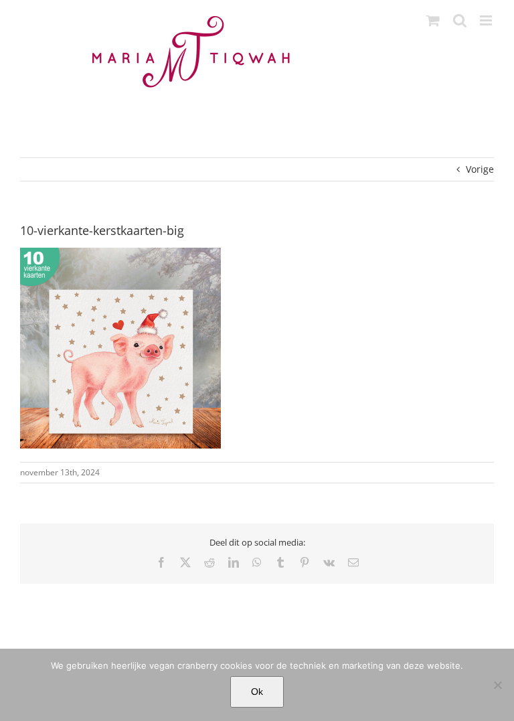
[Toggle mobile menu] (487, 20)
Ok (257, 691)
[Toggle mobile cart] (433, 20)
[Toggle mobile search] (459, 20)
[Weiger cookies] (497, 685)
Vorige (480, 169)
